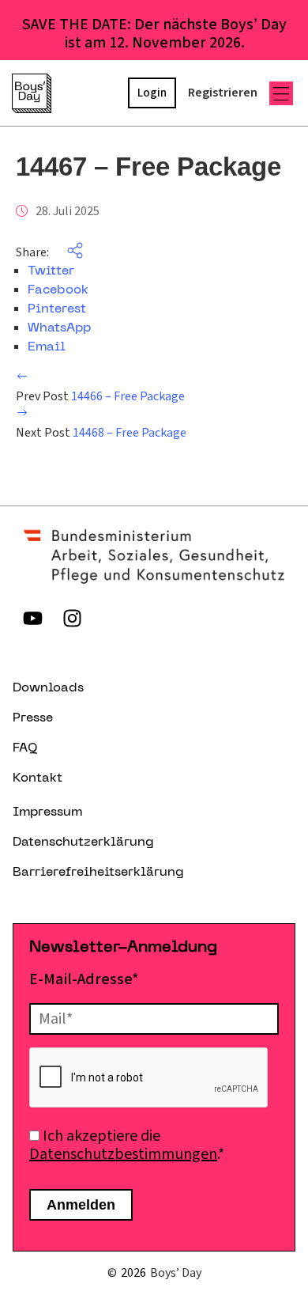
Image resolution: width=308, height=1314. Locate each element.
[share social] (67, 252)
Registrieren (222, 92)
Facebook (58, 290)
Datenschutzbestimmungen (123, 1154)
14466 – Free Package (128, 396)
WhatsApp (59, 328)
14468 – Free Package (129, 432)
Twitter (51, 271)
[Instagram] (72, 618)
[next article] (22, 414)
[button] (281, 93)
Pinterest (57, 309)
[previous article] (22, 378)
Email (47, 347)
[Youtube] (32, 618)
